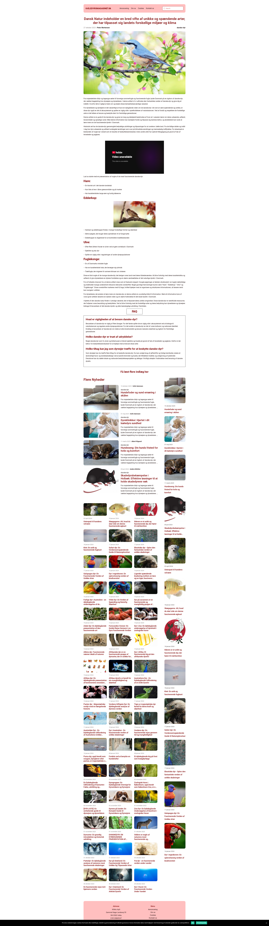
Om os (133, 8)
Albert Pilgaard (137, 441)
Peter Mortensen (103, 28)
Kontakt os (150, 8)
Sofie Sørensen (138, 386)
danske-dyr (181, 28)
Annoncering (124, 8)
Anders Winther (135, 469)
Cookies (141, 8)
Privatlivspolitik (201, 923)
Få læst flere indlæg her (134, 371)
